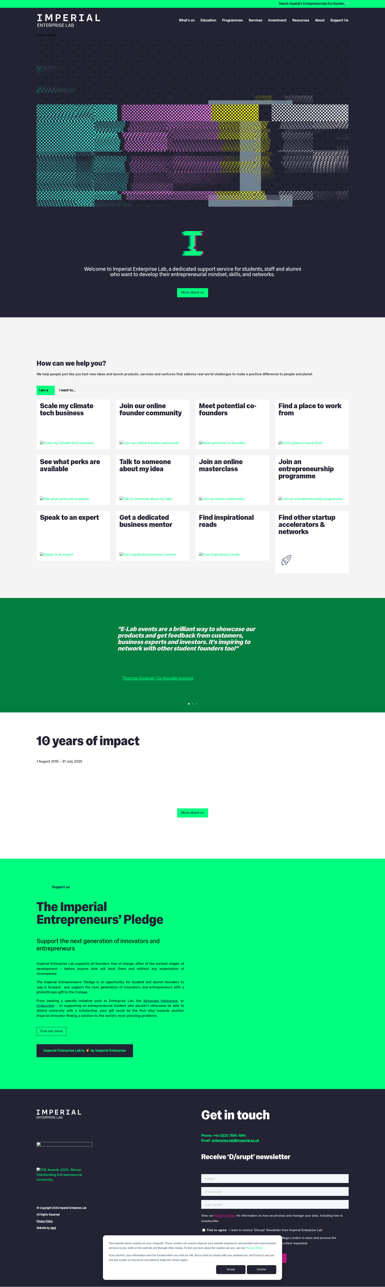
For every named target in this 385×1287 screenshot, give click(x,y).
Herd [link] (53, 1228)
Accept (231, 1269)
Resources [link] (300, 20)
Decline (261, 1269)
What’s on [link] (187, 20)
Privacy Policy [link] (45, 1221)
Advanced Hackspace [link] (160, 1001)
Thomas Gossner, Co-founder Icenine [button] (158, 678)
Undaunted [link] (45, 1006)
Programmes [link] (232, 20)
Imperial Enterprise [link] (110, 1050)
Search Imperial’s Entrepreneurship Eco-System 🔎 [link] (313, 4)
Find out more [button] (51, 1031)
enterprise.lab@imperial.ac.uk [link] (235, 1140)
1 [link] (189, 704)
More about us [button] (192, 292)
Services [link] (255, 20)
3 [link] (196, 704)
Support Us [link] (339, 20)
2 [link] (192, 704)
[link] (68, 20)
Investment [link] (277, 20)
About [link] (320, 20)
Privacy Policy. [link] (254, 1248)
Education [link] (208, 20)
